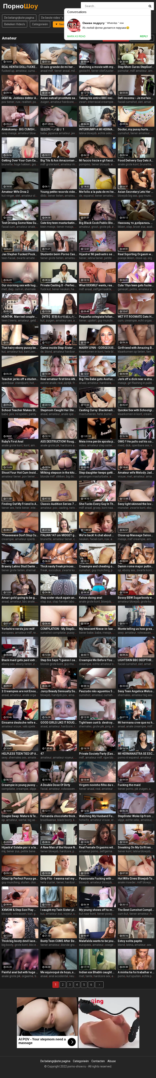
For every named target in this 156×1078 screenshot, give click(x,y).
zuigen (44, 102)
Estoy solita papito (130, 941)
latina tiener (95, 258)
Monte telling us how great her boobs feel (136, 628)
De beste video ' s (52, 17)
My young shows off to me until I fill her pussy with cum (97, 909)
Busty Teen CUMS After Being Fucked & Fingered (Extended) (58, 941)
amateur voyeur (63, 757)
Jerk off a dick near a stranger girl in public (136, 379)
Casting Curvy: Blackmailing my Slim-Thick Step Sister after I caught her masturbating (97, 410)
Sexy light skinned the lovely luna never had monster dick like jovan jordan (136, 504)
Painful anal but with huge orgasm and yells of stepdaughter (20, 972)
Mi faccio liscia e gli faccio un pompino (97, 160)
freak (43, 570)
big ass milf (35, 820)
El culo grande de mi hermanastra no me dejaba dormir (58, 67)
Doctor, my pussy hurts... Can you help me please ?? (136, 129)
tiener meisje (65, 226)
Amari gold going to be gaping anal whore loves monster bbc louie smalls (20, 597)
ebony (151, 507)
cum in (19, 289)
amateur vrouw (11, 726)
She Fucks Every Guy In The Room (97, 504)
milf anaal (85, 289)
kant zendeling (33, 351)
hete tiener (22, 507)
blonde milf (47, 476)
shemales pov (33, 289)
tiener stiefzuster (102, 70)
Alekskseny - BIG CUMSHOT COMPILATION (20, 129)
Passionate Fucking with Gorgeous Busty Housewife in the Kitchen (97, 878)
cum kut (123, 913)
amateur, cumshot (27, 70)
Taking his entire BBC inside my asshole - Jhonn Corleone (97, 98)
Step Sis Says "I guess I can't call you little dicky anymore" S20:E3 (58, 660)
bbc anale (28, 601)
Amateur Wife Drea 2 (15, 191)
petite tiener (28, 851)
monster (123, 507)
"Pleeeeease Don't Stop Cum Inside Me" (20, 535)
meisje (122, 383)
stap (129, 226)
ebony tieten (24, 664)
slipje (33, 788)
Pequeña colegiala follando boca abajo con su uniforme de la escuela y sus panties (97, 316)
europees (8, 632)
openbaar (8, 383)
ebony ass (128, 570)
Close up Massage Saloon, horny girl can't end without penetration (136, 535)
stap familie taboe (64, 601)
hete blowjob (113, 351)
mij (3, 851)
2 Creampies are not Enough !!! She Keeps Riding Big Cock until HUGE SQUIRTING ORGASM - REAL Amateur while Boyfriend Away (20, 691)
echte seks (105, 133)
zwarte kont (137, 507)
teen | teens (9, 320)
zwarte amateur (26, 258)
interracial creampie (100, 102)
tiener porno (125, 788)
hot (32, 383)
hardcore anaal (70, 445)
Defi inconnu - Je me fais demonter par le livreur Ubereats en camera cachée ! (136, 98)
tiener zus (13, 851)
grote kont (147, 601)
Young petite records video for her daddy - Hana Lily (58, 191)
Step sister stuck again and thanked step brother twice (58, 597)
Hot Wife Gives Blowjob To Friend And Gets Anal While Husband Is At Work (136, 878)
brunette (7, 164)
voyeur (67, 913)
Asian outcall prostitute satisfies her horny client (58, 98)
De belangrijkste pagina (19, 17)
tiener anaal (62, 70)
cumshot (123, 133)
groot (94, 226)
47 (42, 753)
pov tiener (8, 102)
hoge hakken (22, 164)
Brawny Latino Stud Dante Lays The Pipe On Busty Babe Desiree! (20, 566)
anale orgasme (32, 695)
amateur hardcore (62, 102)
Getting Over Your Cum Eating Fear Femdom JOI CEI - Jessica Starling (20, 160)
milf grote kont (49, 164)
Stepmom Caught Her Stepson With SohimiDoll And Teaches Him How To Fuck (58, 410)
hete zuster (104, 414)
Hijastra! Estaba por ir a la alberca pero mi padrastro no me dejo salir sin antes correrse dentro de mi (20, 847)
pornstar (123, 70)
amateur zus (54, 913)
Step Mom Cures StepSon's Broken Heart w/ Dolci (136, 67)
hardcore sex (102, 976)
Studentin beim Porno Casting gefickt (58, 254)
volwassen (144, 632)
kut (42, 320)
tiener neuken (61, 289)
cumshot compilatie (53, 632)
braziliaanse (48, 820)
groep (97, 507)
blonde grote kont (51, 664)
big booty (7, 944)
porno (121, 976)
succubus (55, 570)
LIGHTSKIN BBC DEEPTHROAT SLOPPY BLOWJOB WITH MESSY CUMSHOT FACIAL (136, 660)
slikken (60, 476)
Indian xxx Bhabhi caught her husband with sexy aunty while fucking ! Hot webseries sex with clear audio (97, 972)
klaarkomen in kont (91, 351)
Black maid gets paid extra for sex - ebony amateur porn (20, 660)
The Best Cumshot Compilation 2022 (136, 909)
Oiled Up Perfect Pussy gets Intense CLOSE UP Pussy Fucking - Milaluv (20, 878)
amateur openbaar (27, 539)
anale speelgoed (71, 414)
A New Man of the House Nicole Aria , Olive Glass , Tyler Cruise (58, 847)
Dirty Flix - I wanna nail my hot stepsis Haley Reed (58, 878)
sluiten (25, 882)
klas (37, 383)
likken (121, 226)
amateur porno (88, 851)
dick (128, 445)
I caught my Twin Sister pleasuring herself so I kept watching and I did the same (58, 909)
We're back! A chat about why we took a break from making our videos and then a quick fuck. (97, 535)
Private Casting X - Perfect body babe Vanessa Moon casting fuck (58, 285)
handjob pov (59, 695)
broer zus (139, 226)
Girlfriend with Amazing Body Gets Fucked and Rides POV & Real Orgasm (136, 347)
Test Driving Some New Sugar (20, 223)
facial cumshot (127, 102)
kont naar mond (112, 507)
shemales (32, 570)
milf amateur (138, 70)
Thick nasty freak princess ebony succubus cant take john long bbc (58, 566)
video (82, 445)
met (4, 289)
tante (89, 976)
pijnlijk (68, 383)
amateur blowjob (29, 133)
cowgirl (109, 944)
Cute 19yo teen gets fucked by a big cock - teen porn (136, 285)
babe (43, 133)
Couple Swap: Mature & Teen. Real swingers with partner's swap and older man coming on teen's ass (20, 816)
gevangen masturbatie (93, 476)
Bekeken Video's (14, 24)
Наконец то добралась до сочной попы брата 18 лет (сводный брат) (136, 223)
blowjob (106, 601)
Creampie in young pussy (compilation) (20, 785)
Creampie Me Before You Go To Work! (97, 660)
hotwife (84, 820)
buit (30, 913)
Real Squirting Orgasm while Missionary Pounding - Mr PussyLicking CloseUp (136, 254)
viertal (22, 820)
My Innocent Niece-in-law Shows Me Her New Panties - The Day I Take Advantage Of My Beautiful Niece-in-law (97, 628)
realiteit (26, 102)
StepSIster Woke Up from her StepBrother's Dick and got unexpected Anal (136, 816)
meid (121, 445)
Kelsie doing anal (90, 597)
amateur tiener (74, 195)
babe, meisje (103, 632)
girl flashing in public (140, 383)
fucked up (8, 70)
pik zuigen (141, 788)
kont (26, 445)
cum (121, 320)
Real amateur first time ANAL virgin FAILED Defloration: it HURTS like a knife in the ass (58, 379)
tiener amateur (140, 133)
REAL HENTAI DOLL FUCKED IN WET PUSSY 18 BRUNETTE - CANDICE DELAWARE (20, 67)
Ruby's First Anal (12, 441)
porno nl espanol (128, 757)
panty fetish (36, 414)
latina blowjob (88, 133)
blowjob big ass (127, 195)
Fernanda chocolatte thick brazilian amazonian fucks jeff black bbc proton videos (58, 816)
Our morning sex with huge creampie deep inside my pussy (20, 285)
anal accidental (58, 976)
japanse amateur (59, 133)
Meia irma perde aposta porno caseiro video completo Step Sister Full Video (97, 441)
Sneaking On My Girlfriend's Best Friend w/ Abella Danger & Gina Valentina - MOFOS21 (136, 847)
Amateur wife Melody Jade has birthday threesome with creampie (136, 472)
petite (133, 289)
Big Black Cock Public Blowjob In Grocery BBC (97, 223)
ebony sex (8, 664)
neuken (84, 539)
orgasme (27, 976)
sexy (121, 632)
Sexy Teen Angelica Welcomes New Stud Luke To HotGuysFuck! (136, 691)
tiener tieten (55, 195)
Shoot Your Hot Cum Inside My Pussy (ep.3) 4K (20, 472)
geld (33, 320)
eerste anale (48, 383)
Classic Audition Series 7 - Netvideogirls (58, 504)
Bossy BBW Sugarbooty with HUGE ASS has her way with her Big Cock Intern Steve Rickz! (136, 597)
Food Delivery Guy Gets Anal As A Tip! (136, 160)
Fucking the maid (129, 785)
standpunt (21, 383)
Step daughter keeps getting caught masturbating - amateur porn (97, 472)
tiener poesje (105, 913)
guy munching (107, 320)
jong (108, 726)
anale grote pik (49, 445)
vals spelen (30, 726)
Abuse (111, 1061)
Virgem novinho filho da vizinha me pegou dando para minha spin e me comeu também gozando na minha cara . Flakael (97, 785)
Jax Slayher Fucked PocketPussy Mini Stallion (20, 254)
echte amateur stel (104, 664)
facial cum (8, 226)
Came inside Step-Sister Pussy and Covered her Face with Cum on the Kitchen (58, 347)
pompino (84, 164)
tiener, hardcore (66, 882)
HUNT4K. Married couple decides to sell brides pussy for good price (20, 316)
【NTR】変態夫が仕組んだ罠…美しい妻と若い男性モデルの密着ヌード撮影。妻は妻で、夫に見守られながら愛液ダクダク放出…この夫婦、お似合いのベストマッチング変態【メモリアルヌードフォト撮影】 (58, 316)
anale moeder (127, 882)
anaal (121, 726)
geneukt (123, 289)
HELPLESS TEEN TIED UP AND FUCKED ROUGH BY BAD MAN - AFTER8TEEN (20, 753)
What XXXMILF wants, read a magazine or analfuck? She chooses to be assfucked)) (97, 285)
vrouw (122, 476)
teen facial (8, 258)
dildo (43, 195)
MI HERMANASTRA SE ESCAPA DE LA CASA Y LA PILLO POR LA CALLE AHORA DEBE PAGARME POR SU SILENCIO (136, 753)
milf (81, 757)
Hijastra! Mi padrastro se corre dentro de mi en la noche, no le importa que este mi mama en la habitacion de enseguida (97, 254)
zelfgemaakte (102, 289)
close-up (140, 258)
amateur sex (64, 320)
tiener (83, 258)
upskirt (92, 320)
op (119, 570)
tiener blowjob (101, 164)
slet (140, 102)
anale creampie (136, 726)
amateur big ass (142, 695)
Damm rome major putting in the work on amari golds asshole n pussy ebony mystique (136, 566)
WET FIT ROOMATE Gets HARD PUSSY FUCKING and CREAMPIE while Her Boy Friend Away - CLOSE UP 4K (136, 316)
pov (11, 414)
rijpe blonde (110, 757)
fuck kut (45, 289)
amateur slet (29, 195)
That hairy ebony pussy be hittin (20, 347)
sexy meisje (9, 133)
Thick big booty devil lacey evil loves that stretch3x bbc (20, 941)
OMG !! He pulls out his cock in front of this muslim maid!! (136, 441)
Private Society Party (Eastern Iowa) (97, 753)
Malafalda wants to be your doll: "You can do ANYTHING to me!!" (97, 941)
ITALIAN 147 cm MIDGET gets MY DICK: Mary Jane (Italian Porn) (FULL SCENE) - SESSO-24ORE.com (58, 535)
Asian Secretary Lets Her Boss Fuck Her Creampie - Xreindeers (136, 191)
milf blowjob (145, 882)
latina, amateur (136, 944)
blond (48, 351)
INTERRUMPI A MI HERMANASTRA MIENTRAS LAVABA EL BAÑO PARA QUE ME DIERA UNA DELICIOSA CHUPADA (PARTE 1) (97, 129)
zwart (83, 102)
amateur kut (15, 351)
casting (63, 507)
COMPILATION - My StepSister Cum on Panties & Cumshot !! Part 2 (58, 628)
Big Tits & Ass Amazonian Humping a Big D (58, 160)
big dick (71, 476)
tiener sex (8, 507)
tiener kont (125, 851)
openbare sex (140, 445)
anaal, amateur (89, 383)
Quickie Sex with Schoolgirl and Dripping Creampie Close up (136, 410)
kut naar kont (87, 913)
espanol (88, 195)
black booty (64, 820)
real (60, 383)
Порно (13, 6)
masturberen (87, 414)
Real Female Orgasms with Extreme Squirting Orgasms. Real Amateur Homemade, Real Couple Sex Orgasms (97, 847)
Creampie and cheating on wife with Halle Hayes (97, 566)
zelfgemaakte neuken (114, 851)
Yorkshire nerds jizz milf (18, 628)
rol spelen (21, 414)
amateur (84, 226)
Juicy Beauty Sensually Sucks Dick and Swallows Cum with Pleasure (58, 691)
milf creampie (136, 539)
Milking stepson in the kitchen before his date (58, 472)
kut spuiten (134, 976)
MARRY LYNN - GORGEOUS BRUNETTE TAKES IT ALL (97, 347)
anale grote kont (128, 164)
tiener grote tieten (52, 258)
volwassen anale (71, 788)
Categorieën (40, 24)
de (80, 195)
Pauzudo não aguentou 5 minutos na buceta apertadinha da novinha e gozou (97, 691)
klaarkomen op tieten (131, 351)
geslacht (84, 70)
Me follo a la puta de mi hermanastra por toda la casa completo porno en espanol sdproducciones (97, 191)
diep (11, 289)
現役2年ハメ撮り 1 (52, 129)
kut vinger (8, 195)
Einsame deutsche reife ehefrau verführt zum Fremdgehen (20, 722)
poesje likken (126, 258)
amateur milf (69, 164)
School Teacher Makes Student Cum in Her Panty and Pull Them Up (20, 410)
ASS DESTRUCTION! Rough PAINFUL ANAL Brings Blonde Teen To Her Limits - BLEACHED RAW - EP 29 (58, 441)
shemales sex (17, 757)
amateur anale (25, 226)
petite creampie (114, 258)
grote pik (105, 226)
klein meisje (47, 226)
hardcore (76, 289)
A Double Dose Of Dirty (55, 785)
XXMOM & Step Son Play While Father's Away (20, 909)
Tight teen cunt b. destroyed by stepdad (97, 722)
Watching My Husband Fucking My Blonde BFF (97, 816)
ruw (18, 102)
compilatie (8, 788)
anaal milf (46, 70)
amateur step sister (99, 445)
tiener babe (86, 632)
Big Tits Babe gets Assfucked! (97, 379)
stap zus (45, 601)
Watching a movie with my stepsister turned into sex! (97, 67)
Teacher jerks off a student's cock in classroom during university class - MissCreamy (20, 379)
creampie (131, 320)
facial (44, 788)
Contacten (98, 1061)
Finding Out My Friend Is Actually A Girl (20, 504)
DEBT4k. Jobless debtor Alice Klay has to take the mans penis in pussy (20, 98)
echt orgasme (147, 320)
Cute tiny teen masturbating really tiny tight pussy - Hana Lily (58, 223)
